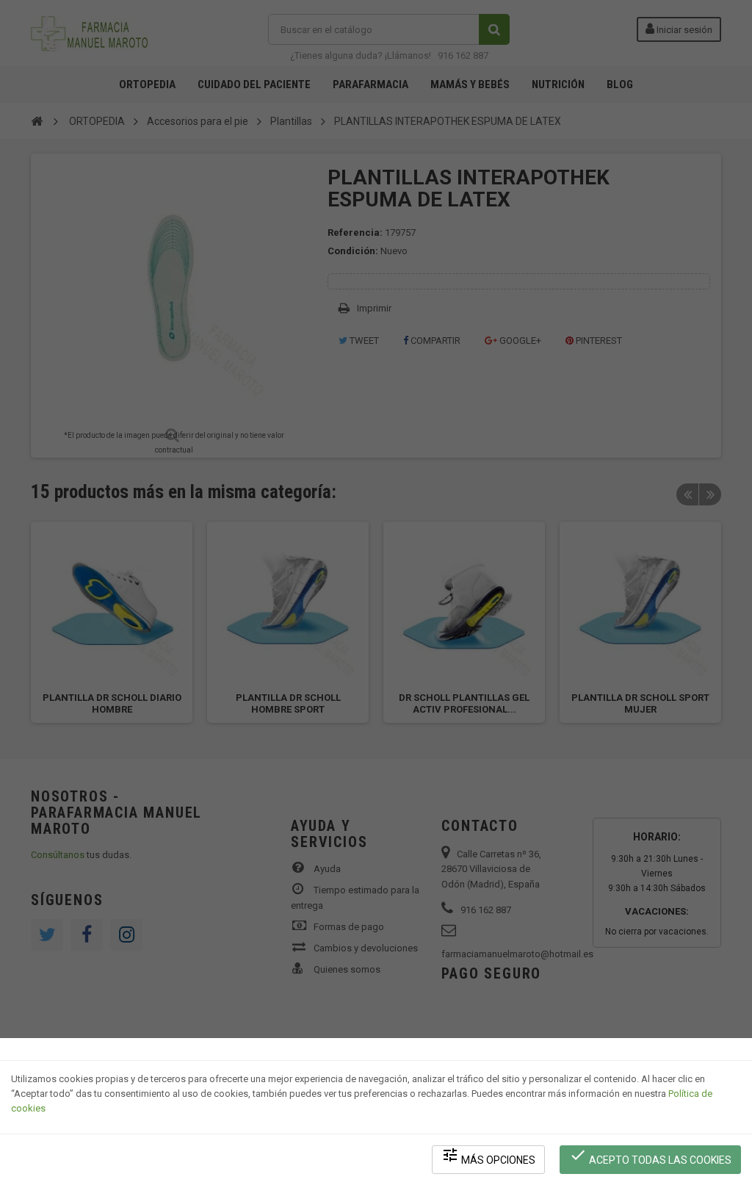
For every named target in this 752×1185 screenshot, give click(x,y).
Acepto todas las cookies (650, 1156)
